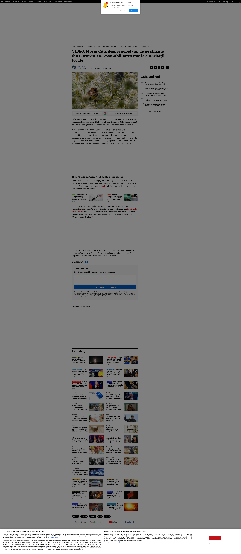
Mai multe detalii (53, 537)
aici (47, 546)
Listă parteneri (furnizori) (112, 542)
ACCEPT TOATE (215, 538)
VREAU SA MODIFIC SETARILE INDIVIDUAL (214, 543)
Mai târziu (122, 11)
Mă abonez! (133, 11)
